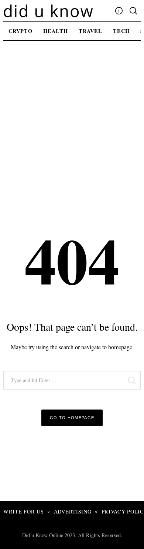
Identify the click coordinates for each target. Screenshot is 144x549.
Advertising (73, 511)
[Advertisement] (72, 123)
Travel (90, 31)
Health (55, 31)
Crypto (20, 31)
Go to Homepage (72, 417)
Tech (121, 31)
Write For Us (23, 511)
